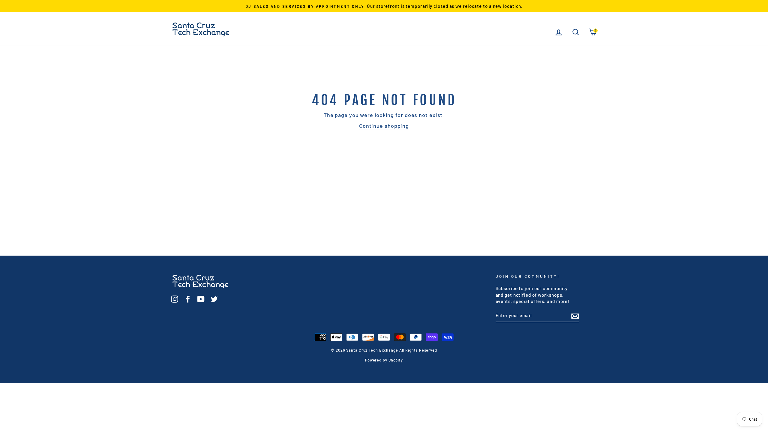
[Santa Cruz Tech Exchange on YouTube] (201, 298)
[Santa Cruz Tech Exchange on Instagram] (174, 298)
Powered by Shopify (384, 360)
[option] (384, 6)
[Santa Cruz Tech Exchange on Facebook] (187, 298)
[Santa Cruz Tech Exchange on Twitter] (214, 298)
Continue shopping (384, 125)
